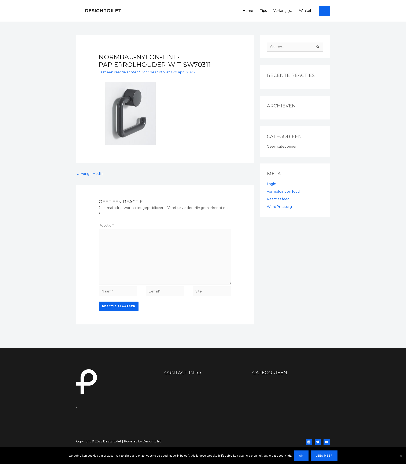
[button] (324, 11)
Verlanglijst (282, 11)
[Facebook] (309, 442)
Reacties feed (278, 199)
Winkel (305, 11)
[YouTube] (327, 442)
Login (271, 184)
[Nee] (401, 456)
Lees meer (324, 455)
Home (248, 11)
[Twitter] (318, 442)
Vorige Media (90, 174)
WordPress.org (279, 207)
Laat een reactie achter (118, 72)
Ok (301, 455)
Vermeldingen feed (283, 191)
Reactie (106, 226)
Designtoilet (103, 11)
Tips (263, 11)
